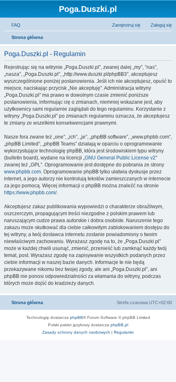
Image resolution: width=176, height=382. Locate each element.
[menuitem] (12, 25)
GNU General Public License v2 (120, 158)
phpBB (76, 317)
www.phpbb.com (22, 172)
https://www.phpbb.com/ (30, 193)
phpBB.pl (119, 325)
